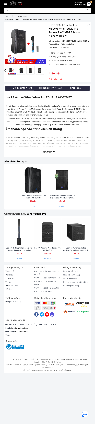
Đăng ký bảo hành (71, 271)
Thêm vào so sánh (56, 79)
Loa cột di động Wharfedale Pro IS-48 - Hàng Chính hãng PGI (19, 249)
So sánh (33, 206)
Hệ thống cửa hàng (71, 286)
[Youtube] (47, 314)
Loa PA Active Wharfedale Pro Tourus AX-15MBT (33, 196)
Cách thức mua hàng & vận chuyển (45, 282)
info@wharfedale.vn (19, 328)
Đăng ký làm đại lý (13, 302)
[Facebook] (36, 314)
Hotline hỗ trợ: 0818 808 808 (75, 282)
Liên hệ (8, 289)
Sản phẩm (9, 278)
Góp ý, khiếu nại (70, 278)
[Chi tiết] (21, 179)
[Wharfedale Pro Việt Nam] (16, 3)
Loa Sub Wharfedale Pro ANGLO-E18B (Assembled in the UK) (76, 249)
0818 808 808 (21, 331)
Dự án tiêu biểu (11, 286)
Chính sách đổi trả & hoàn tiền (46, 288)
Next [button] (46, 70)
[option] (25, 43)
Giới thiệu (9, 275)
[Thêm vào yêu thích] (88, 24)
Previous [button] (5, 70)
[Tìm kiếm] (87, 10)
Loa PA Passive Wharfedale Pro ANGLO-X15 (47, 249)
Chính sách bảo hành (43, 291)
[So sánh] (44, 179)
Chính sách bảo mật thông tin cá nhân (46, 272)
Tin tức (8, 282)
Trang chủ (9, 271)
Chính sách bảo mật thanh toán (47, 278)
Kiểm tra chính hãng (71, 275)
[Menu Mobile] (5, 3)
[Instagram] (52, 314)
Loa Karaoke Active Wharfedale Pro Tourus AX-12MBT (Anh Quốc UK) (62, 196)
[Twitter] (42, 314)
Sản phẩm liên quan (16, 161)
